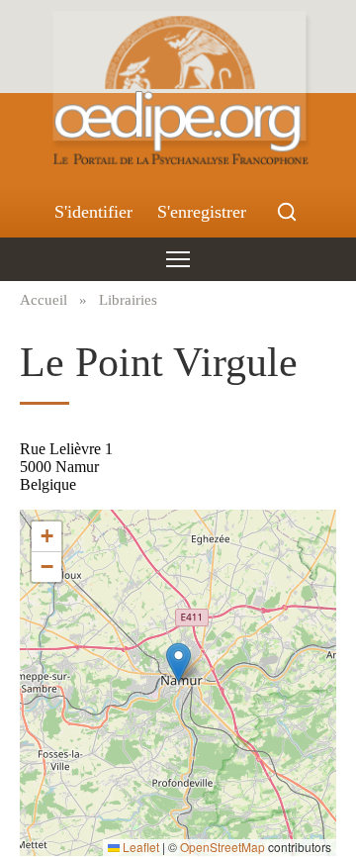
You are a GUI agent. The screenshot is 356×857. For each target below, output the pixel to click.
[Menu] (178, 259)
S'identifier (93, 212)
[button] (178, 662)
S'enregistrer (201, 212)
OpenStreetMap (222, 846)
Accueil (43, 299)
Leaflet (139, 846)
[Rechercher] (287, 212)
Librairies (128, 299)
